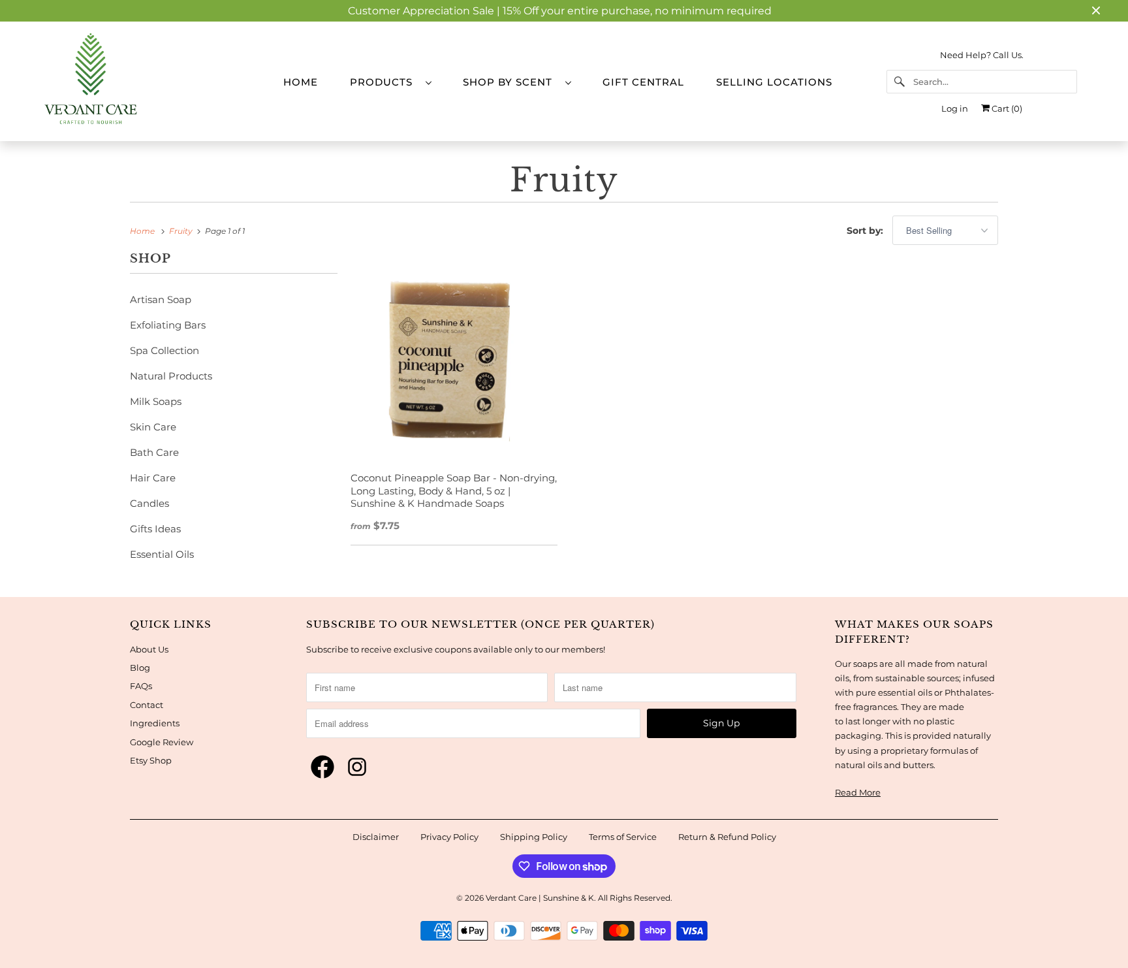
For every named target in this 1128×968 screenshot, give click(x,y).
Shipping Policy (533, 836)
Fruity (564, 180)
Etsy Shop (151, 760)
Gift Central (643, 82)
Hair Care (153, 478)
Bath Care (154, 452)
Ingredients (155, 723)
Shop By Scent (511, 82)
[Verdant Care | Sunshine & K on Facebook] (322, 767)
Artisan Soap (160, 299)
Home (300, 82)
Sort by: (866, 230)
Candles (149, 503)
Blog (140, 667)
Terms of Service (623, 836)
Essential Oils (162, 554)
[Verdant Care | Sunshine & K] (146, 81)
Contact (146, 705)
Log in (954, 108)
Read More (858, 792)
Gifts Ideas (155, 529)
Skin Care (153, 427)
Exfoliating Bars (168, 325)
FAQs (141, 686)
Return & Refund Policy (727, 836)
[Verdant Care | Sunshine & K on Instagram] (357, 767)
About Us (149, 649)
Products (384, 82)
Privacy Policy (449, 836)
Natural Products (171, 376)
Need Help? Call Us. (982, 55)
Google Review (161, 742)
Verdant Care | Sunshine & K (540, 898)
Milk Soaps (155, 401)
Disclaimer (375, 836)
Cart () (1006, 108)
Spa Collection (164, 350)
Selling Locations (774, 82)
